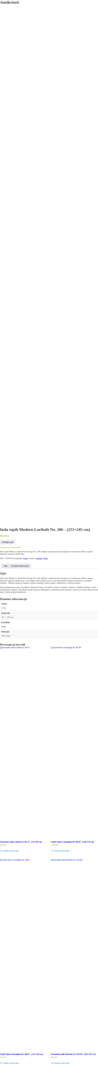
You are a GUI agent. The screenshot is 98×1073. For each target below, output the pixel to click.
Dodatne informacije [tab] (20, 566)
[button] (9, 851)
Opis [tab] (6, 566)
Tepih (45, 558)
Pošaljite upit (7, 542)
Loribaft (39, 558)
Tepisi (25, 558)
